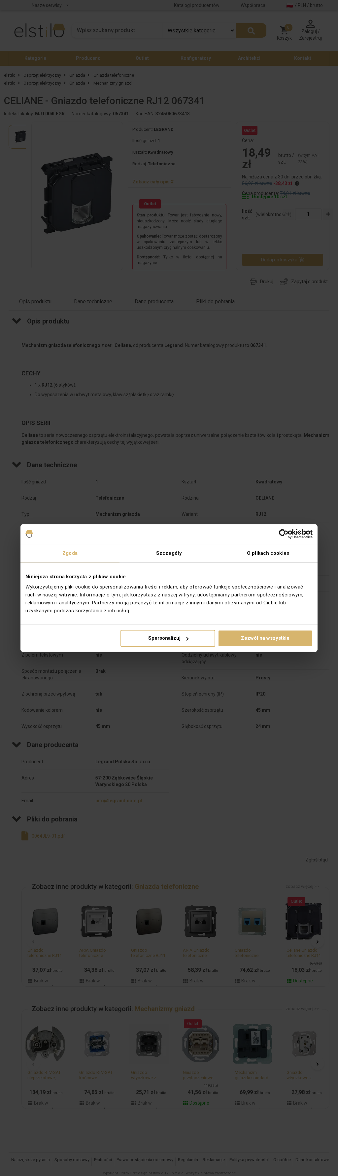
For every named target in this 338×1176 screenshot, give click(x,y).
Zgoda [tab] (70, 553)
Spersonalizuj (164, 638)
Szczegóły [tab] (169, 553)
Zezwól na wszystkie (265, 638)
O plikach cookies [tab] (268, 553)
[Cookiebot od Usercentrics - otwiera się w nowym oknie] (284, 534)
